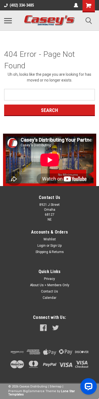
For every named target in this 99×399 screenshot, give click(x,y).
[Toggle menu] (8, 20)
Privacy (49, 279)
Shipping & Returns (49, 252)
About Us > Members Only (49, 285)
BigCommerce (34, 391)
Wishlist (49, 239)
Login (41, 246)
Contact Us (49, 291)
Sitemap (56, 386)
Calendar (49, 298)
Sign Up (56, 246)
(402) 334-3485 (22, 5)
